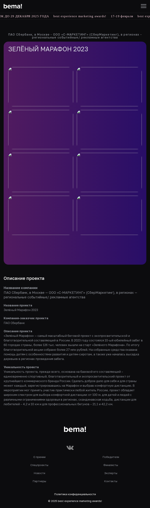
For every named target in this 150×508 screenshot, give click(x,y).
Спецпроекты (39, 465)
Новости (39, 473)
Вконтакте (70, 448)
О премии (39, 457)
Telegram (81, 448)
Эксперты (110, 473)
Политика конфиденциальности (75, 494)
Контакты (110, 481)
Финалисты (110, 465)
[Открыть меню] (143, 6)
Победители (110, 457)
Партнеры (39, 481)
